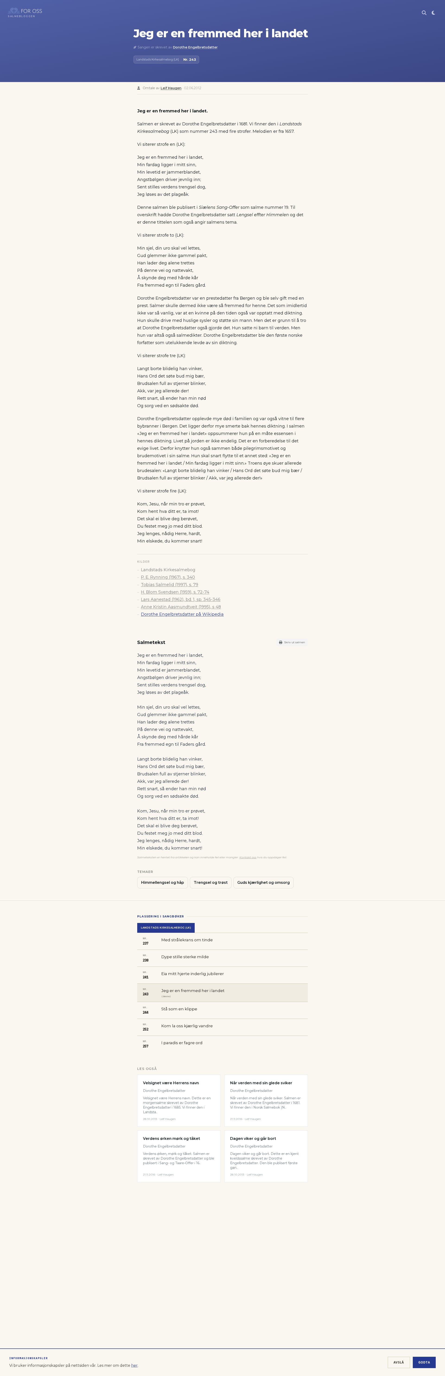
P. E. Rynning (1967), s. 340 (168, 577)
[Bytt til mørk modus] (433, 13)
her (134, 1365)
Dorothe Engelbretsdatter (195, 47)
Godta (424, 1362)
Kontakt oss (247, 857)
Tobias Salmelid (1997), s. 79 (169, 584)
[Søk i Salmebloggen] (424, 13)
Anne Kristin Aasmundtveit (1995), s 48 (181, 606)
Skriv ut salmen (294, 642)
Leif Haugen (171, 88)
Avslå (399, 1362)
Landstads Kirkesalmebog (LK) (166, 927)
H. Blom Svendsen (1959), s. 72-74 (175, 592)
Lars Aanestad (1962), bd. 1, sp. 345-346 (180, 599)
